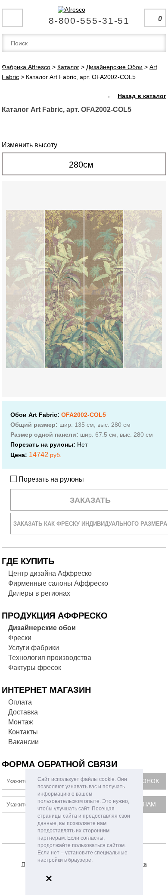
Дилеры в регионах (39, 593)
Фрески (19, 637)
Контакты (23, 732)
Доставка (23, 712)
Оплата (20, 702)
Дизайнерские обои (42, 628)
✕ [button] (49, 878)
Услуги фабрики (33, 647)
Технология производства (49, 657)
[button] (95, 861)
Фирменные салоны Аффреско (58, 583)
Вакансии (23, 742)
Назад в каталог (142, 95)
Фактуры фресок (34, 667)
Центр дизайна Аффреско (50, 573)
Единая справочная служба (84, 17)
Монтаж (20, 722)
